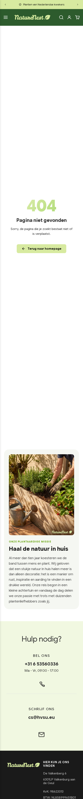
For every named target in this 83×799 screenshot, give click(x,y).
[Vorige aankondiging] (5, 4)
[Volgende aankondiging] (78, 4)
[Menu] (5, 17)
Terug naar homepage (44, 248)
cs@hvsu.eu (41, 717)
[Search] (61, 17)
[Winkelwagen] (77, 17)
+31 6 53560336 (41, 664)
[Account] (69, 17)
